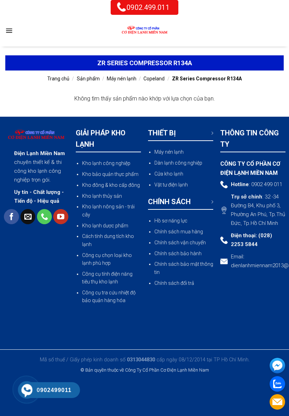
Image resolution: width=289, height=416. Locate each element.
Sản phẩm (88, 78)
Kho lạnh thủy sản (102, 196)
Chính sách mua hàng (178, 231)
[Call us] (44, 216)
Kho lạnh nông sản (103, 206)
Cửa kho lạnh (168, 174)
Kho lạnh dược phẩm (105, 225)
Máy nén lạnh (121, 78)
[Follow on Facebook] (11, 216)
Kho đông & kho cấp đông (111, 185)
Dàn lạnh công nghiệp (178, 163)
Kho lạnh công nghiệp (106, 163)
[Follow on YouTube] (60, 216)
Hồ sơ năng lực (170, 221)
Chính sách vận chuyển (180, 242)
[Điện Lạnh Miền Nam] (144, 30)
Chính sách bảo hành (178, 253)
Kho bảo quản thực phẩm (110, 174)
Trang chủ (58, 78)
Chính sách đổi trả (174, 283)
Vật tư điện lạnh (171, 185)
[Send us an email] (28, 216)
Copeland (154, 78)
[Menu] (9, 31)
